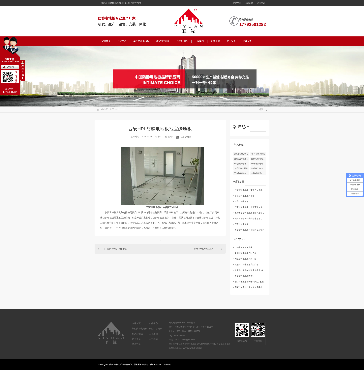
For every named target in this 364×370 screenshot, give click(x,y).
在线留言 (249, 3)
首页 (112, 109)
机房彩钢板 (182, 41)
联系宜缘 (247, 41)
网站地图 (237, 3)
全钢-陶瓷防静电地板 (258, 173)
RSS (179, 322)
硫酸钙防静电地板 (258, 168)
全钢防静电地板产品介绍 (246, 253)
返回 (261, 109)
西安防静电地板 (242, 201)
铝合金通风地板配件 (241, 154)
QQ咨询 (10, 67)
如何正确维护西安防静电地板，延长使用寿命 (250, 218)
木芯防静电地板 (241, 168)
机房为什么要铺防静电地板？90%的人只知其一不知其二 (250, 270)
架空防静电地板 (141, 41)
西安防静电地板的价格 (245, 196)
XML (184, 322)
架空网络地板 (163, 41)
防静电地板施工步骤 (244, 247)
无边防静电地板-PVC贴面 (241, 173)
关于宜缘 (231, 41)
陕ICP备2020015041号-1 (161, 364)
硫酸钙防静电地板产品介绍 (246, 264)
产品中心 (122, 41)
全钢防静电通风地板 (241, 159)
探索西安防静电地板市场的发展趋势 (250, 213)
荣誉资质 (215, 41)
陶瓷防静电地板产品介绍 (246, 259)
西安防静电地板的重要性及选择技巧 (250, 190)
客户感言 (122, 109)
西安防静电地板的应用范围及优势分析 (250, 207)
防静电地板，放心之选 (117, 249)
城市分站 (191, 322)
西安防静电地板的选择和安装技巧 (249, 230)
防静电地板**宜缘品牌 (203, 249)
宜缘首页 (106, 41)
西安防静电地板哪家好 (245, 276)
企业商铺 (261, 3)
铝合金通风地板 (258, 154)
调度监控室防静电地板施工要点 (248, 287)
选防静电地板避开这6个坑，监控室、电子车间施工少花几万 (250, 281)
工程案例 (199, 41)
